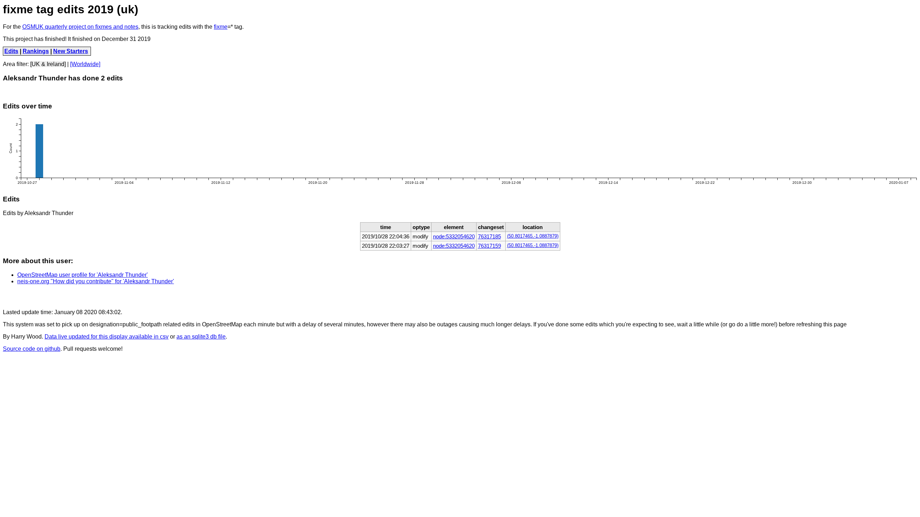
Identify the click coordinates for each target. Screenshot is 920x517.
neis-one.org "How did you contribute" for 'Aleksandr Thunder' (95, 281)
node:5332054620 (454, 236)
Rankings (36, 51)
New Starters (70, 51)
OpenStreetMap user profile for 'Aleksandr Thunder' (82, 275)
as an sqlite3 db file (201, 337)
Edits (11, 51)
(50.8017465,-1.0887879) (532, 236)
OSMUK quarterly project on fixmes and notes (80, 27)
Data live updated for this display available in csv (107, 337)
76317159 (489, 246)
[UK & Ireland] (48, 64)
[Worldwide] (85, 64)
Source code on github (31, 349)
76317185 (489, 236)
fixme (220, 27)
